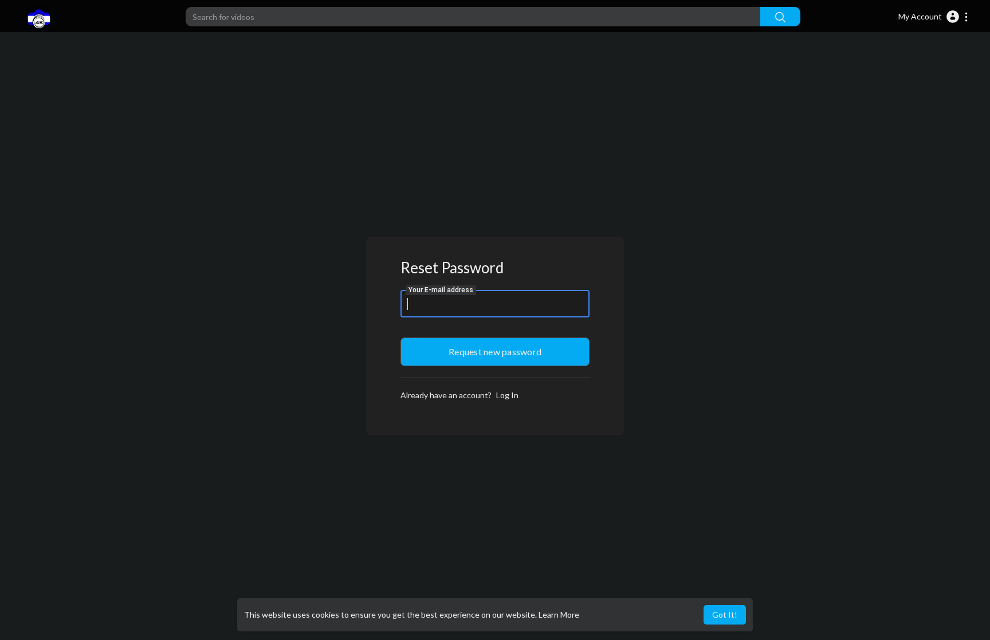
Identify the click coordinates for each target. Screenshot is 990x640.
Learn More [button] (559, 614)
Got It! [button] (724, 614)
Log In (507, 395)
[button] (933, 16)
